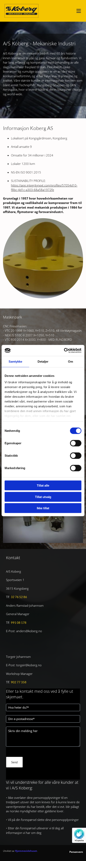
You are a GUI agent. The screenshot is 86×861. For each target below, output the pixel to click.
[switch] (75, 443)
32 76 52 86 (19, 597)
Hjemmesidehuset (26, 851)
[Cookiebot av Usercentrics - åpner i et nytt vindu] (63, 350)
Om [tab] (70, 361)
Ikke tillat (43, 508)
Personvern (76, 852)
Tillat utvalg (43, 496)
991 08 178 (18, 622)
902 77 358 (18, 682)
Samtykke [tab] (15, 361)
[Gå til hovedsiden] (21, 11)
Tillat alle (43, 485)
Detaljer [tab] (43, 361)
